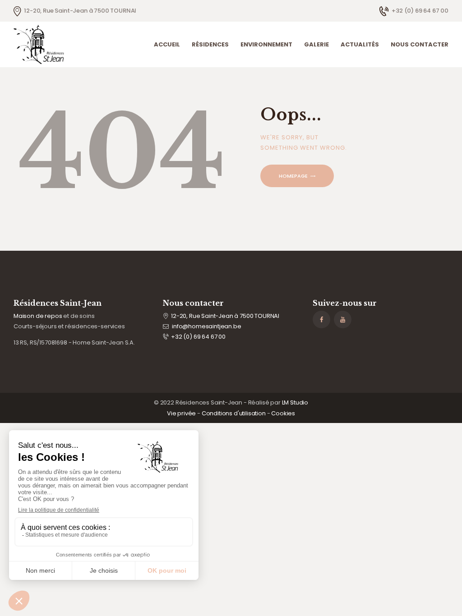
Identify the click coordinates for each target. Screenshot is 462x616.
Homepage (293, 175)
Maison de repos (38, 316)
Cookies (283, 413)
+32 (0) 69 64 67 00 (198, 336)
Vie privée (181, 413)
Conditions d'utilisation (234, 413)
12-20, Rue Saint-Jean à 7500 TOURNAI (225, 316)
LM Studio (295, 402)
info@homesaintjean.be (206, 326)
